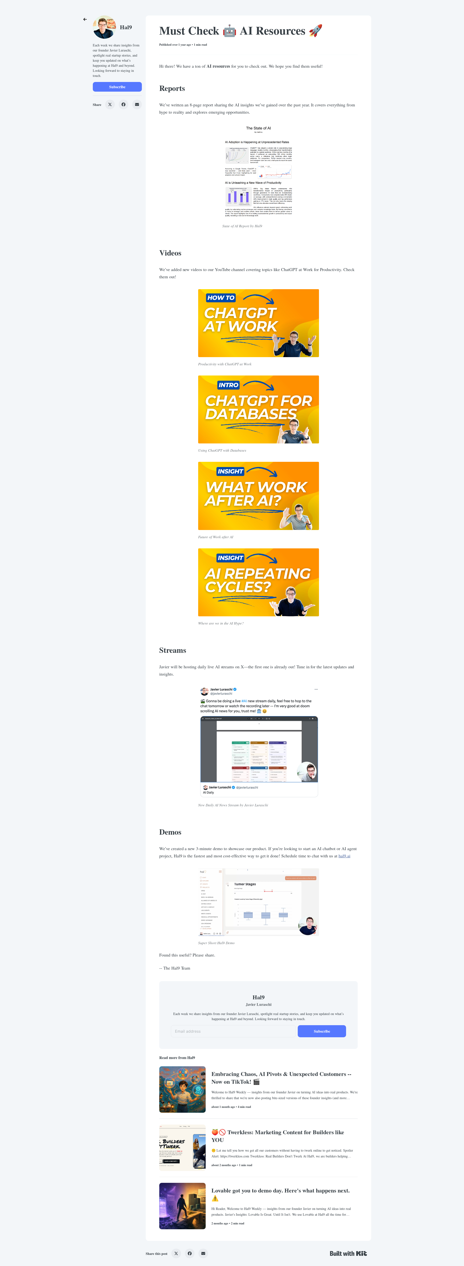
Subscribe (117, 86)
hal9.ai (344, 856)
